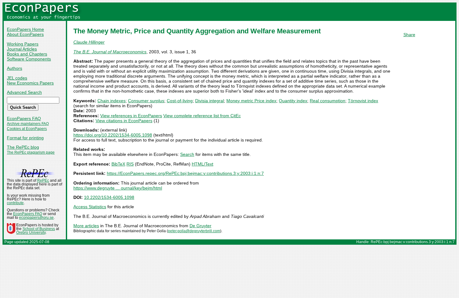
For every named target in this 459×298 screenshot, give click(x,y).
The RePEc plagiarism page (31, 152)
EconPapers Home (25, 29)
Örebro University (31, 232)
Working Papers (22, 43)
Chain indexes (111, 100)
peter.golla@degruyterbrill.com (194, 231)
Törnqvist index (363, 100)
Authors (14, 68)
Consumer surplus (146, 100)
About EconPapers (25, 34)
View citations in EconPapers (124, 120)
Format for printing (25, 137)
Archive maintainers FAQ (28, 124)
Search (187, 154)
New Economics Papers (30, 82)
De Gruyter (200, 225)
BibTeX (118, 163)
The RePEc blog (23, 147)
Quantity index (293, 100)
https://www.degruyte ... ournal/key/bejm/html (117, 187)
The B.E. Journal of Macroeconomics (109, 51)
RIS (130, 163)
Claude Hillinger (89, 42)
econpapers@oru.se (36, 217)
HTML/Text (202, 163)
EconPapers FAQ (24, 118)
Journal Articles (22, 48)
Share (409, 34)
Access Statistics (89, 206)
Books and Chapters (27, 53)
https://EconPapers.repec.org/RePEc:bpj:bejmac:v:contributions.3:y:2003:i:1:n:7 (185, 173)
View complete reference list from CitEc (202, 115)
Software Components (29, 58)
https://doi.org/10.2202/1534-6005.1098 (112, 134)
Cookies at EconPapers (27, 129)
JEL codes (17, 77)
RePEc (43, 180)
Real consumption (327, 100)
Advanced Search (24, 92)
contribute (15, 203)
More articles (86, 225)
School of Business (38, 229)
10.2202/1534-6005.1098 (109, 197)
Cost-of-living (180, 100)
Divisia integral (209, 100)
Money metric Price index (251, 100)
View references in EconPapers (131, 115)
